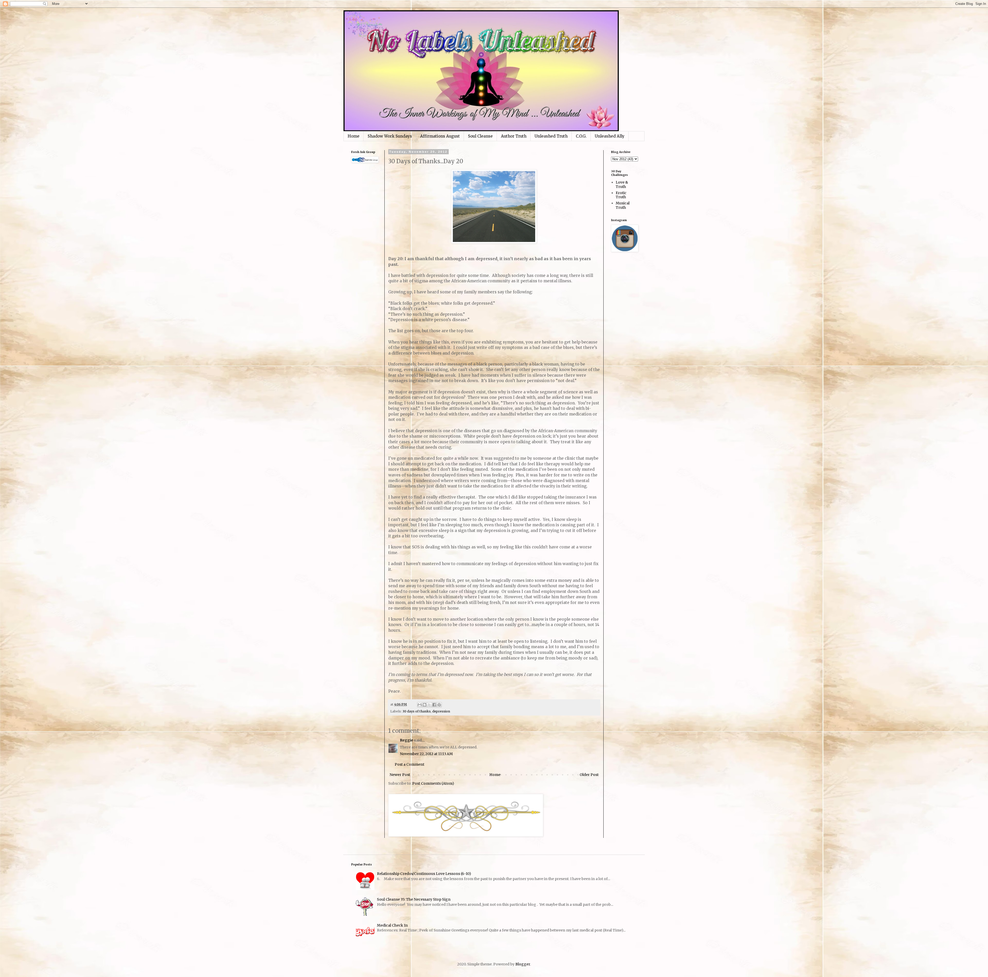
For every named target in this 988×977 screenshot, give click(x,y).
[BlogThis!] (424, 704)
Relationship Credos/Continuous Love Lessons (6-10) (424, 873)
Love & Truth (622, 184)
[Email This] (419, 704)
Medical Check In (392, 925)
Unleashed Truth (551, 136)
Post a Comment (409, 764)
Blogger (522, 964)
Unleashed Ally (609, 136)
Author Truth (513, 136)
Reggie (406, 740)
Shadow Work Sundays (390, 136)
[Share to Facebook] (434, 704)
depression (441, 711)
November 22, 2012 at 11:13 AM (426, 754)
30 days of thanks (416, 711)
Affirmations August (440, 136)
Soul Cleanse (480, 136)
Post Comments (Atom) (433, 783)
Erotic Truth (621, 195)
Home (353, 136)
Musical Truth (623, 205)
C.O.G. (581, 136)
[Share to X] (429, 704)
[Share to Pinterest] (439, 704)
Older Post (589, 774)
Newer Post (400, 774)
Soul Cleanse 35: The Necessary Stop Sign (414, 899)
